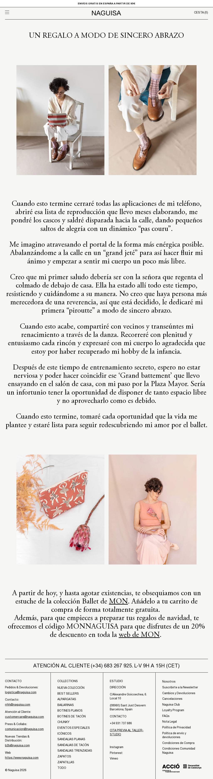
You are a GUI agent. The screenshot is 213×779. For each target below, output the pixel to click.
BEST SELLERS (68, 693)
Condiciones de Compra (178, 743)
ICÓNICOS (64, 733)
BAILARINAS (65, 705)
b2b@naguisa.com (17, 745)
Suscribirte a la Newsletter (180, 687)
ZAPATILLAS (65, 762)
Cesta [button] (201, 12)
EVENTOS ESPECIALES (73, 727)
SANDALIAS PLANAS (71, 739)
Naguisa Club (171, 704)
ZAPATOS (64, 756)
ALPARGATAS (66, 699)
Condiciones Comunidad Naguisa (178, 750)
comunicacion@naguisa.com (24, 729)
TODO (61, 767)
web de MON (139, 635)
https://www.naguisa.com (21, 757)
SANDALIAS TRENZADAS (74, 750)
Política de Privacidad (176, 727)
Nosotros (169, 681)
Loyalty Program (173, 710)
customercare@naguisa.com (24, 716)
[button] (30, 12)
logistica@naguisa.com (20, 692)
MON (118, 602)
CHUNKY (63, 722)
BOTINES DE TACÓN (71, 716)
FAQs (166, 716)
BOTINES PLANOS (70, 710)
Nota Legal (169, 721)
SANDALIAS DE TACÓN (73, 745)
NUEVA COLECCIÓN (70, 687)
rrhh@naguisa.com (17, 704)
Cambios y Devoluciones (178, 693)
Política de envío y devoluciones (174, 735)
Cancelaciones (172, 698)
